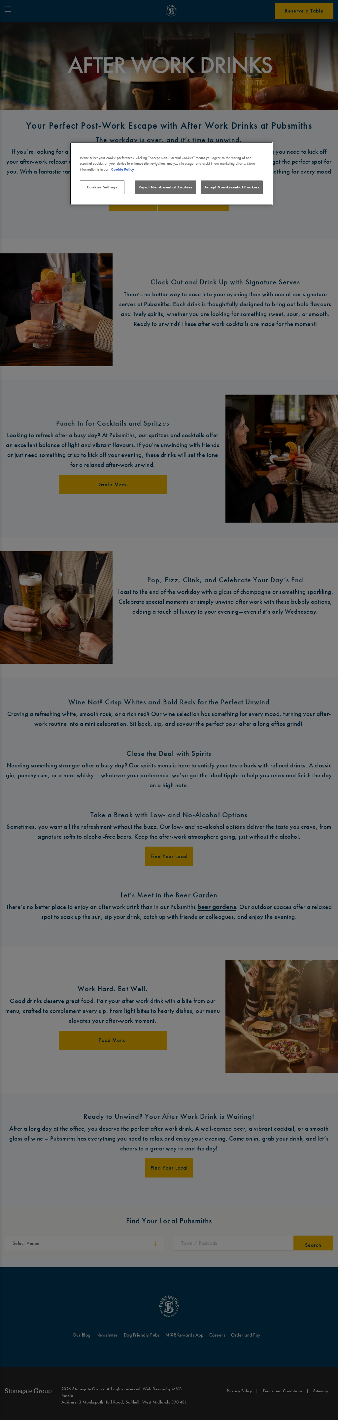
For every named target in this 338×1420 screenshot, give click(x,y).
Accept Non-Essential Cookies (231, 187)
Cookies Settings (102, 187)
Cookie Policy (122, 169)
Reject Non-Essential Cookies (165, 187)
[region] (171, 173)
